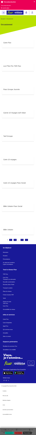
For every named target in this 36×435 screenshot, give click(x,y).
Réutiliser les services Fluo (10, 346)
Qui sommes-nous (8, 329)
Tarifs (4, 298)
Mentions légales (6, 400)
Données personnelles (8, 409)
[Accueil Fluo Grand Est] (15, 13)
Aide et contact (7, 336)
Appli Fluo (5, 326)
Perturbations (6, 259)
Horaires (5, 255)
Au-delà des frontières (9, 262)
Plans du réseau (7, 291)
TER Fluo (5, 274)
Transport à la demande (9, 279)
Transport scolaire (7, 288)
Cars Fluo (5, 277)
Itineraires (5, 252)
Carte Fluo (6, 319)
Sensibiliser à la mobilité (9, 349)
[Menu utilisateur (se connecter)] (32, 12)
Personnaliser (27, 433)
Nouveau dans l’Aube (8, 284)
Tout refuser (18, 433)
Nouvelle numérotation (9, 282)
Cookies (4, 391)
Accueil (3, 18)
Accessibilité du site (7, 414)
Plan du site (5, 395)
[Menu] (4, 12)
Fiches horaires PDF (8, 294)
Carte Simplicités (7, 322)
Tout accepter (9, 433)
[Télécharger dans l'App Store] (8, 372)
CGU (4, 405)
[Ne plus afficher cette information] (34, 2)
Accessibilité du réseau (9, 309)
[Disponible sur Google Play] (19, 372)
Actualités (5, 333)
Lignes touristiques (8, 264)
